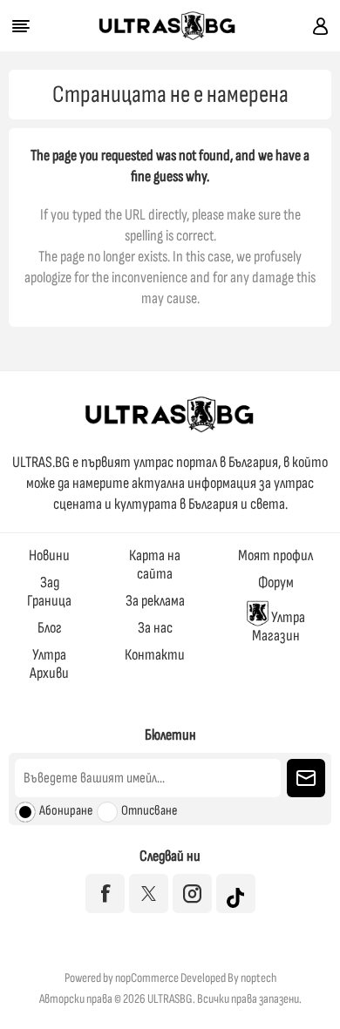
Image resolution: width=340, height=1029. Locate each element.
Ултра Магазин (278, 626)
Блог (49, 628)
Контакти (155, 655)
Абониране (65, 810)
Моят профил (275, 555)
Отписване (149, 810)
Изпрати (306, 778)
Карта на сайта (154, 564)
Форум (276, 582)
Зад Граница (49, 591)
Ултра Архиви (49, 664)
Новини (49, 555)
